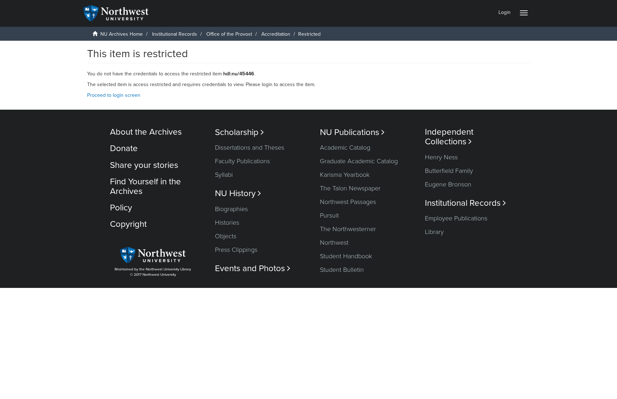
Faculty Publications (242, 161)
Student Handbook (346, 256)
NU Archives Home (121, 34)
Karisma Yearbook (345, 175)
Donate (124, 148)
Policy (121, 208)
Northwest (334, 242)
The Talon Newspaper (350, 188)
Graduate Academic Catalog (359, 161)
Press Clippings (236, 250)
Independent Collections (449, 137)
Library (434, 232)
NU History (238, 193)
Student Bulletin (342, 270)
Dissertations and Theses (249, 147)
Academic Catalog (345, 147)
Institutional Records (174, 34)
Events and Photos (252, 268)
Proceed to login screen (113, 95)
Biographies (231, 209)
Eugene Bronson (448, 184)
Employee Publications (456, 218)
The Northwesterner (348, 229)
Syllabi (224, 175)
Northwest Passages (348, 202)
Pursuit (329, 215)
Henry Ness (441, 157)
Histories (227, 222)
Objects (225, 236)
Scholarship (239, 132)
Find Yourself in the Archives (145, 186)
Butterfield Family (449, 171)
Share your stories (144, 165)
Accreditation (275, 34)
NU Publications (352, 132)
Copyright (128, 224)
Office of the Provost (229, 34)
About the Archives (146, 132)
